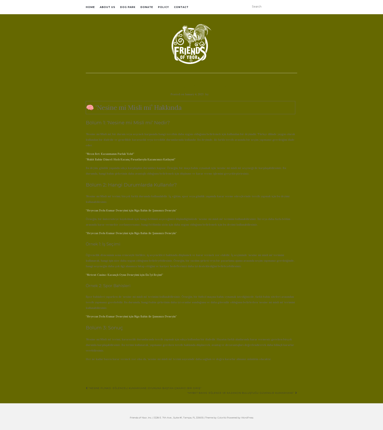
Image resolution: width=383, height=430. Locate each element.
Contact (181, 7)
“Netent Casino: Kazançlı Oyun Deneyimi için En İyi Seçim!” (124, 275)
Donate (146, 7)
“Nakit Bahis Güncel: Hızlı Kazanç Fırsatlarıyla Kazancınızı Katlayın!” (131, 159)
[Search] (294, 7)
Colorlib (221, 417)
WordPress (247, 417)
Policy (163, 7)
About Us (107, 7)
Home (90, 7)
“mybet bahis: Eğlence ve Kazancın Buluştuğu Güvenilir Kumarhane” (241, 392)
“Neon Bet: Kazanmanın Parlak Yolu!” (110, 154)
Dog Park (127, 7)
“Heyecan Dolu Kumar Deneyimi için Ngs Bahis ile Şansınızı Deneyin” (131, 210)
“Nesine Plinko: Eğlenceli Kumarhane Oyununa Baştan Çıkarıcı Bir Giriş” (144, 388)
